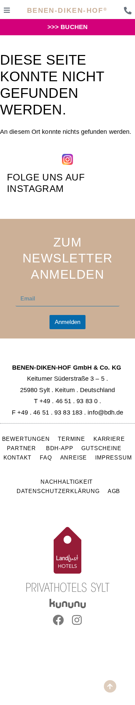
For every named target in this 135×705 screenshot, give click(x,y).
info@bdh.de (105, 412)
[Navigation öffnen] (6, 10)
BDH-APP (59, 448)
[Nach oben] (110, 686)
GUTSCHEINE (101, 448)
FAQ (45, 457)
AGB (114, 491)
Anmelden (67, 322)
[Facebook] (58, 619)
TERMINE (71, 439)
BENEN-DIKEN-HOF (67, 10)
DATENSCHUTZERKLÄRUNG (58, 491)
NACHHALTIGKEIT (66, 482)
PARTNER (22, 448)
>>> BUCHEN (67, 27)
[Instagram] (76, 619)
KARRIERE (109, 439)
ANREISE (73, 457)
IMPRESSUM (113, 457)
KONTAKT (17, 457)
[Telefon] (128, 11)
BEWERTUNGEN (26, 439)
